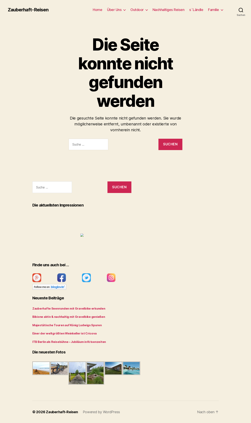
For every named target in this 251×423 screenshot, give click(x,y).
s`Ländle (196, 10)
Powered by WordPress (101, 412)
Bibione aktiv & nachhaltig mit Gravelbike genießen (68, 317)
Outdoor (137, 10)
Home (97, 10)
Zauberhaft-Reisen (28, 9)
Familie (213, 10)
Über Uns (114, 10)
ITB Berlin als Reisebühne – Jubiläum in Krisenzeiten (69, 342)
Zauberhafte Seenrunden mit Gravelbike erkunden (68, 308)
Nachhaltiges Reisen (169, 10)
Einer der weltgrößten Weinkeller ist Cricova (64, 333)
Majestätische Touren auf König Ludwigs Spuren (67, 325)
